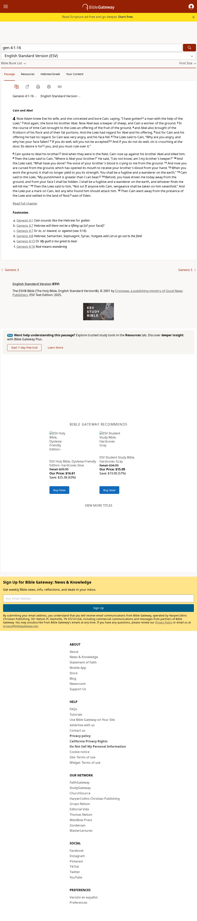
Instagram (77, 856)
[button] (191, 6)
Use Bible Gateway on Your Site (92, 720)
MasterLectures (81, 830)
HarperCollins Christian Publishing (95, 798)
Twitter (75, 872)
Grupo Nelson (80, 804)
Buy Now (59, 490)
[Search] (189, 47)
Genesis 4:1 (25, 220)
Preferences (78, 902)
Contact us (77, 730)
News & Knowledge (84, 657)
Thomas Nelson (81, 814)
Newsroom (78, 684)
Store (74, 673)
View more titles (98, 505)
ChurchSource (80, 793)
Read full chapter (25, 203)
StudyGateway (80, 788)
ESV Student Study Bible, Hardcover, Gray (117, 459)
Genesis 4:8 (25, 236)
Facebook (77, 850)
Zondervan (77, 825)
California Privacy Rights (89, 741)
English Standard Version (32, 284)
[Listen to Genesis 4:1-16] (60, 87)
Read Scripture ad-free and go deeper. (98, 17)
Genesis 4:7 (25, 225)
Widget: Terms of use (85, 762)
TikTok (74, 866)
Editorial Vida (79, 809)
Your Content (74, 74)
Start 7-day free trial (24, 347)
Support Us (78, 689)
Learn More (55, 347)
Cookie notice (79, 752)
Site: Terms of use (82, 757)
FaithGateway (79, 782)
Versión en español (84, 897)
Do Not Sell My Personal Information (98, 746)
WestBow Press (81, 820)
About (74, 652)
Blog (73, 678)
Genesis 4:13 (26, 241)
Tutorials (76, 714)
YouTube (76, 877)
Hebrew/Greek (50, 74)
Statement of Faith (83, 662)
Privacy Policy (163, 622)
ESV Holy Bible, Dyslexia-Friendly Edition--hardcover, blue (72, 463)
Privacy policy (80, 736)
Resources (27, 74)
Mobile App (78, 668)
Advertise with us (82, 725)
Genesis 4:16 (26, 246)
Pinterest (76, 861)
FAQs (73, 709)
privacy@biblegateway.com (20, 626)
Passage (9, 74)
